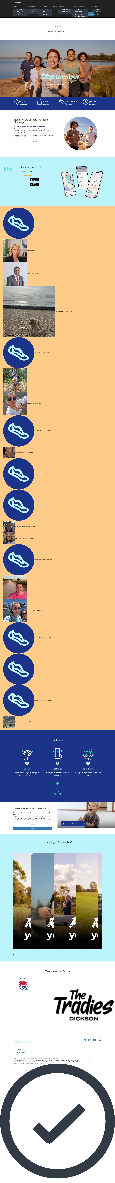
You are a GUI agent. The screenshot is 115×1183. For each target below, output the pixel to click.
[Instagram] (89, 1040)
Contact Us (20, 1049)
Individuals (34, 13)
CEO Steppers (21, 15)
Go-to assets (78, 11)
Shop (90, 6)
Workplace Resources (78, 6)
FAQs (97, 9)
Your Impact (20, 11)
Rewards (64, 13)
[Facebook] (85, 1040)
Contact (98, 11)
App (18, 1055)
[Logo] (20, 2)
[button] (34, 179)
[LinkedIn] (99, 1040)
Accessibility (55, 1058)
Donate (91, 14)
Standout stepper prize (81, 16)
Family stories (79, 15)
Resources (61, 6)
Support (95, 6)
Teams (32, 11)
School (45, 15)
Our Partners (20, 13)
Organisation (46, 9)
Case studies (79, 13)
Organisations (35, 9)
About (15, 6)
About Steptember (22, 9)
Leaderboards (31, 6)
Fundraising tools (66, 9)
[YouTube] (94, 1040)
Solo (44, 11)
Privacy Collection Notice (45, 1058)
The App (55, 6)
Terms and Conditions (33, 1058)
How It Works (43, 6)
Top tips (77, 9)
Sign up (32, 824)
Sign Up (96, 14)
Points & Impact (47, 13)
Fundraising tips (66, 11)
